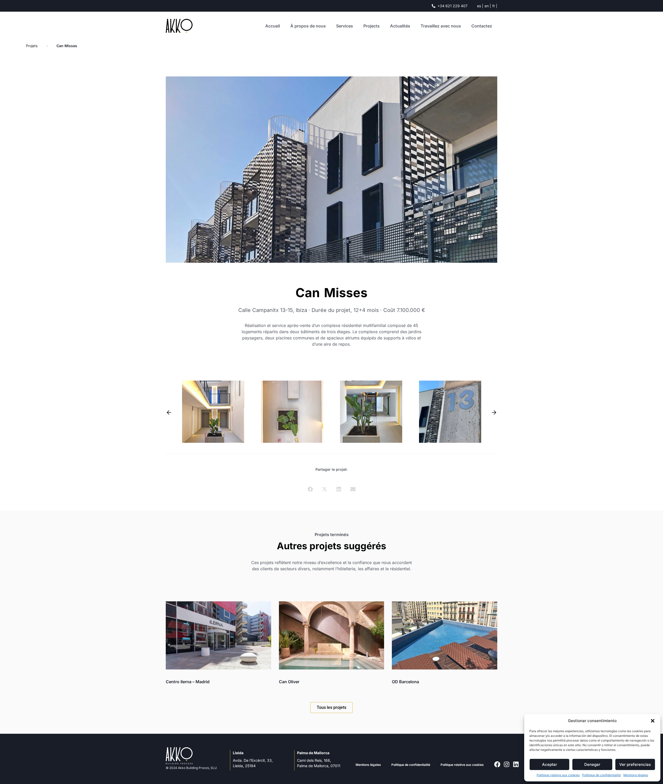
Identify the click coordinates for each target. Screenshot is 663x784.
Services (344, 25)
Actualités (400, 25)
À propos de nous (308, 25)
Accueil (272, 25)
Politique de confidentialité (601, 775)
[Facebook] (497, 764)
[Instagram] (506, 764)
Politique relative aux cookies (558, 775)
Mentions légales (635, 775)
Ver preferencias (635, 764)
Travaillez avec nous (441, 25)
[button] (652, 720)
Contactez (481, 25)
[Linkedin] (516, 764)
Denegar (592, 764)
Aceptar (549, 764)
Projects (371, 25)
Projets (32, 46)
